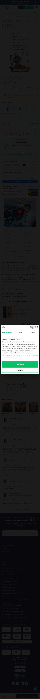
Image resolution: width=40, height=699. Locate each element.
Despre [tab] (33, 332)
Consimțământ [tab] (7, 332)
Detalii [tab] (20, 332)
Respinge (20, 370)
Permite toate (20, 364)
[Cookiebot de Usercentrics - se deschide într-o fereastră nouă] (30, 327)
